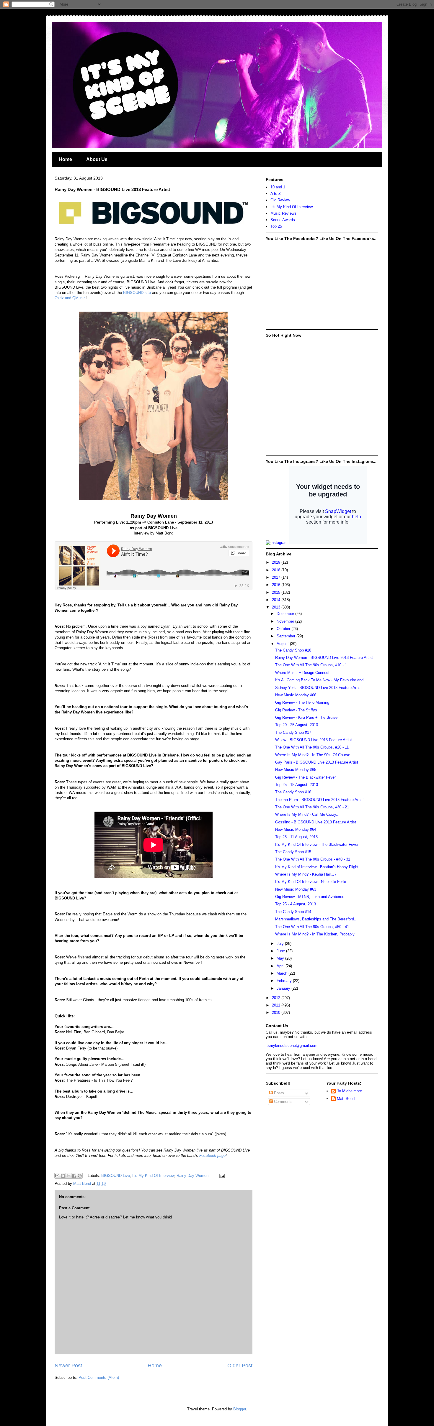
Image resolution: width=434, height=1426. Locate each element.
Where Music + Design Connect (302, 672)
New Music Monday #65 (295, 769)
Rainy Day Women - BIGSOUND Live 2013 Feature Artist (324, 657)
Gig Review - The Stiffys (296, 710)
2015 (276, 592)
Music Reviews (283, 213)
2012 (276, 998)
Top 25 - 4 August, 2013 (295, 904)
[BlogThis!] (63, 1176)
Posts (278, 1093)
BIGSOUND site (137, 292)
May (281, 958)
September (286, 636)
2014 (276, 600)
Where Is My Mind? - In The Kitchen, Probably (315, 934)
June (281, 951)
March (282, 973)
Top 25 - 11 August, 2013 (296, 837)
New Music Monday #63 (295, 889)
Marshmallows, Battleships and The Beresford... (316, 919)
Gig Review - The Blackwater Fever (305, 777)
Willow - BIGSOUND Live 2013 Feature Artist (313, 740)
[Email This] (57, 1176)
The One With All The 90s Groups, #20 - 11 (312, 747)
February (285, 980)
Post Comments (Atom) (99, 1377)
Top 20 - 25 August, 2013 (296, 725)
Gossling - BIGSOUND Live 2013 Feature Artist (315, 822)
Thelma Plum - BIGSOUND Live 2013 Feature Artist (319, 799)
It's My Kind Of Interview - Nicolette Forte (310, 881)
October (284, 628)
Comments (283, 1101)
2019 (276, 562)
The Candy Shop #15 (293, 852)
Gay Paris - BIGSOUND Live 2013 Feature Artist (316, 762)
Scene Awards (282, 220)
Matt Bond (346, 1098)
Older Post (239, 1366)
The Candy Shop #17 (293, 732)
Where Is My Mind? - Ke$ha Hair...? (305, 874)
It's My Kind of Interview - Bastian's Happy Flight (316, 867)
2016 (276, 585)
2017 (276, 577)
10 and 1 (277, 187)
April (281, 966)
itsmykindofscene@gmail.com (291, 1045)
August (283, 644)
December (286, 613)
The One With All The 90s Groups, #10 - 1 (311, 665)
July (281, 943)
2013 (276, 607)
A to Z (275, 193)
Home (65, 159)
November (286, 621)
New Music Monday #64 (295, 829)
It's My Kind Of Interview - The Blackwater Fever (316, 844)
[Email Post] (221, 1175)
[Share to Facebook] (74, 1176)
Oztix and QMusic (70, 298)
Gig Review (280, 200)
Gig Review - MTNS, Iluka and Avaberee (309, 896)
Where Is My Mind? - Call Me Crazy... (307, 814)
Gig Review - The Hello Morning (302, 702)
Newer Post (68, 1366)
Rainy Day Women (192, 1175)
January (284, 988)
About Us (96, 159)
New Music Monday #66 (295, 695)
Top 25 (276, 226)
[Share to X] (68, 1176)
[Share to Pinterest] (80, 1176)
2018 (276, 570)
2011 (276, 1005)
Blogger (239, 1409)
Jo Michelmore (349, 1091)
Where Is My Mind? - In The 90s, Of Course (312, 755)
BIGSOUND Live (115, 1175)
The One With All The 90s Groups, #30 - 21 (312, 807)
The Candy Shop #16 (293, 792)
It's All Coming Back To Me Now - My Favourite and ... (321, 680)
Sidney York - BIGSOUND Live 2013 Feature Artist (318, 687)
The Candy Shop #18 (293, 650)
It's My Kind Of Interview (153, 1175)
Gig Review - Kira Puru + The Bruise (306, 717)
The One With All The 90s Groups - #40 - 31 (312, 859)
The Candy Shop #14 (293, 911)
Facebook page (212, 1155)
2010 (276, 1012)
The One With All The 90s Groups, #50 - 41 (312, 927)
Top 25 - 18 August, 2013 (296, 784)
